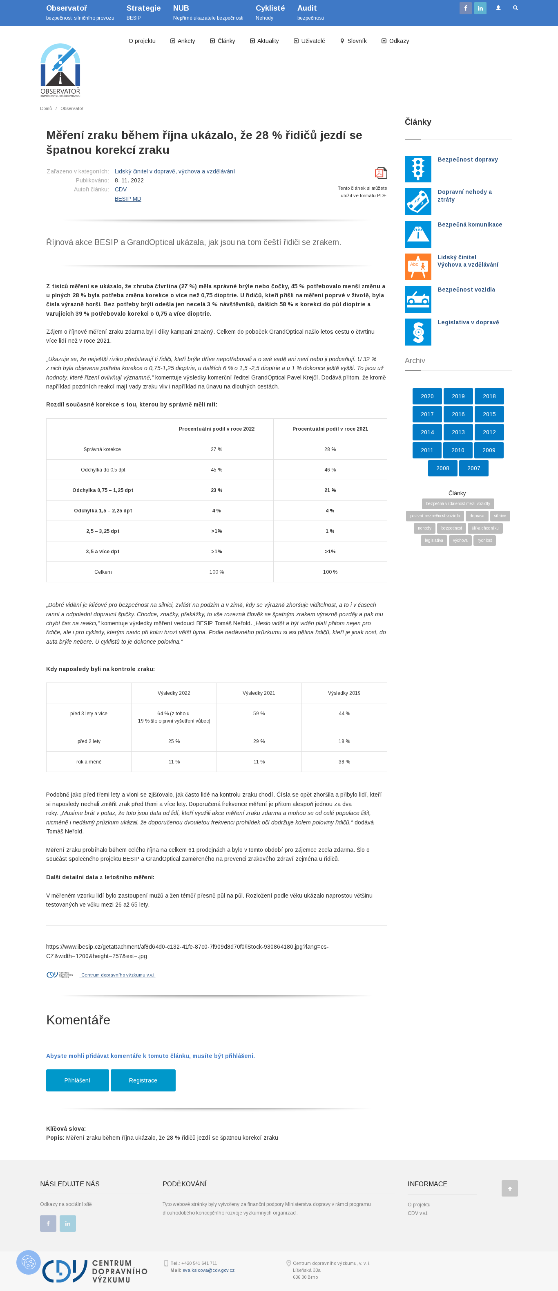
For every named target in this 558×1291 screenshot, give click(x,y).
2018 (489, 396)
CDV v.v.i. (418, 1213)
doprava (477, 516)
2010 (457, 450)
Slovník (356, 41)
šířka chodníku (485, 528)
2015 (489, 414)
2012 (489, 432)
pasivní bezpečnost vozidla (435, 516)
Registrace (143, 1080)
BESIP (144, 12)
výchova (460, 540)
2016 (458, 414)
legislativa (434, 540)
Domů (46, 108)
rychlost (485, 540)
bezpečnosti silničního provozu (80, 12)
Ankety (185, 41)
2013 (458, 432)
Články (225, 41)
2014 (427, 432)
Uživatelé (312, 41)
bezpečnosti (310, 12)
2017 (427, 414)
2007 (473, 468)
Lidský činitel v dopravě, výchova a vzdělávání (175, 171)
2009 (489, 450)
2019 (458, 396)
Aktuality (267, 41)
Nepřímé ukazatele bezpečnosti (208, 12)
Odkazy (398, 41)
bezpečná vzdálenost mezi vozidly (458, 503)
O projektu (142, 41)
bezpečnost (451, 528)
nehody (424, 528)
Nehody (270, 12)
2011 (427, 450)
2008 (442, 468)
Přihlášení (78, 1080)
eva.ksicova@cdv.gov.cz (208, 1270)
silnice (500, 516)
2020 (427, 396)
